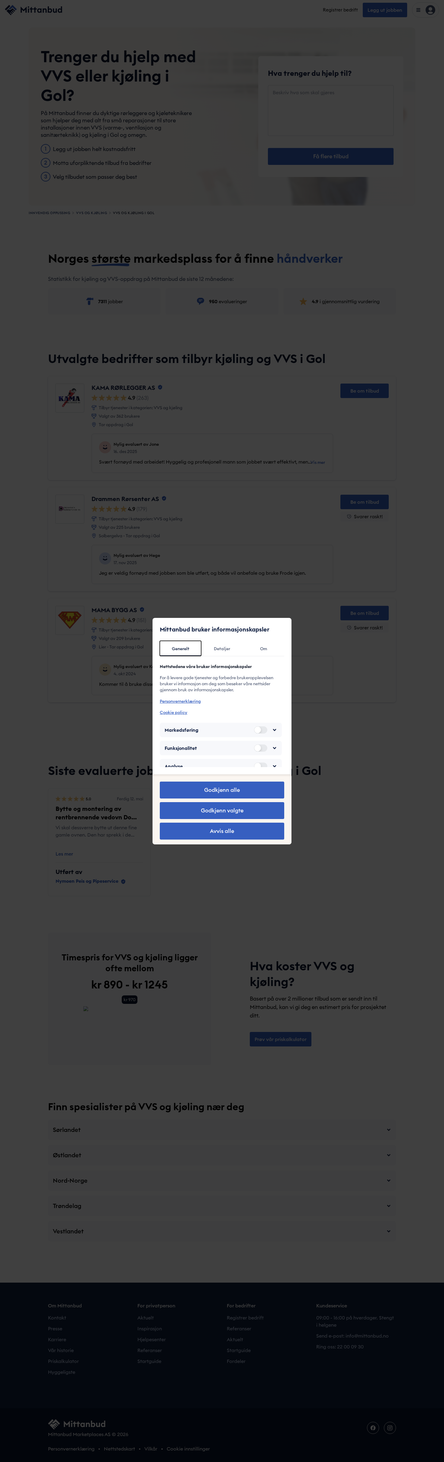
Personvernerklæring (180, 701)
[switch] (260, 730)
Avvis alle (222, 830)
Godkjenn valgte (222, 810)
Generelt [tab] (180, 648)
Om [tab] (263, 648)
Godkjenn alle (222, 789)
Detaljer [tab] (222, 648)
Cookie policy (173, 712)
